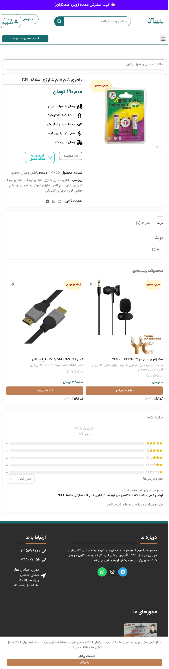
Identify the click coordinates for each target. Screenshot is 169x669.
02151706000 (30, 550)
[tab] (160, 223)
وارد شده (121, 504)
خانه (160, 64)
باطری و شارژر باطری (139, 64)
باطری (66, 180)
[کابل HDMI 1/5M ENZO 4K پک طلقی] (44, 316)
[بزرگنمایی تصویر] (157, 147)
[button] (163, 38)
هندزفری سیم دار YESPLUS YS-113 (137, 359)
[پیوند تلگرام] (47, 201)
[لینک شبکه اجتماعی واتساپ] (54, 201)
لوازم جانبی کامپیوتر (105, 365)
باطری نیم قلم (33, 180)
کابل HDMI (76, 365)
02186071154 (30, 559)
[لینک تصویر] (140, 633)
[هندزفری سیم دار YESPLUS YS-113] (124, 316)
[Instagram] (112, 571)
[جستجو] (59, 21)
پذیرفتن (84, 662)
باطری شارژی (52, 180)
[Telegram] (122, 571)
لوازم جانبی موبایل (150, 369)
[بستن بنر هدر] (5, 5)
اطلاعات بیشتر (87, 656)
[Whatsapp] (102, 571)
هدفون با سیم (129, 365)
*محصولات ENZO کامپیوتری (48, 365)
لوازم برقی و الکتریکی (59, 190)
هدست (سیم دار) (151, 365)
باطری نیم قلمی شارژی (57, 185)
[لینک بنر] (84, 5)
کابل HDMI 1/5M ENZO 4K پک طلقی (57, 359)
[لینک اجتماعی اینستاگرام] (60, 201)
